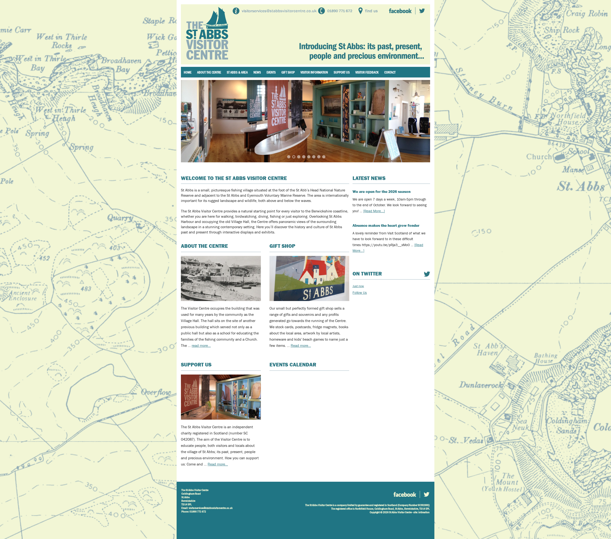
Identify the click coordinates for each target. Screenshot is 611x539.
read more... (201, 345)
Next (420, 121)
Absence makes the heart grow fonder (386, 225)
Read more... (218, 464)
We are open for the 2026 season (382, 191)
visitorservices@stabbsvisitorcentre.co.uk (210, 508)
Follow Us (360, 293)
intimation (424, 512)
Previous (190, 121)
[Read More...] (374, 211)
